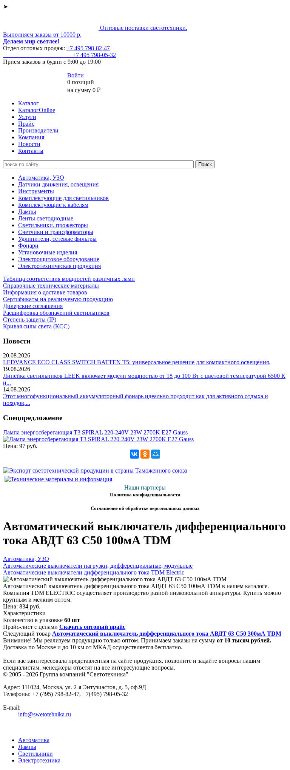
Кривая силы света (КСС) (36, 326)
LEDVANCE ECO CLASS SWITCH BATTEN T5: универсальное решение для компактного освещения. (136, 362)
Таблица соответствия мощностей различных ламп (69, 279)
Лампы (27, 211)
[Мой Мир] (155, 454)
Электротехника (39, 760)
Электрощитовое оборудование (58, 259)
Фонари (28, 245)
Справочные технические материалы (51, 285)
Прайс (26, 123)
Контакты (30, 151)
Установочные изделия (47, 252)
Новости (29, 144)
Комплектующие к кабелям (53, 205)
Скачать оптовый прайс (92, 627)
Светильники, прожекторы (53, 225)
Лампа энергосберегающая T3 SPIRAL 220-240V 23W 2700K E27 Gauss (95, 432)
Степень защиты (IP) (29, 319)
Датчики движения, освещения (58, 184)
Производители (38, 130)
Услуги (27, 117)
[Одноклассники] (145, 454)
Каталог (28, 103)
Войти (75, 75)
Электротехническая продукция (59, 266)
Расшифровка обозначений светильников (56, 313)
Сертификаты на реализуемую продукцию (58, 299)
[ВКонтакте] (134, 454)
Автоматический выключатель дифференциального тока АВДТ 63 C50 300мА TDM (166, 633)
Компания (31, 137)
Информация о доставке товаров (45, 292)
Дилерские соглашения (33, 306)
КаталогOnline (36, 110)
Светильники (35, 753)
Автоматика (33, 740)
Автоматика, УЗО (41, 177)
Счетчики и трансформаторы (55, 232)
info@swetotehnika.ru (44, 714)
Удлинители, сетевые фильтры (57, 239)
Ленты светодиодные (45, 218)
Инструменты (36, 191)
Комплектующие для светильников (63, 198)
